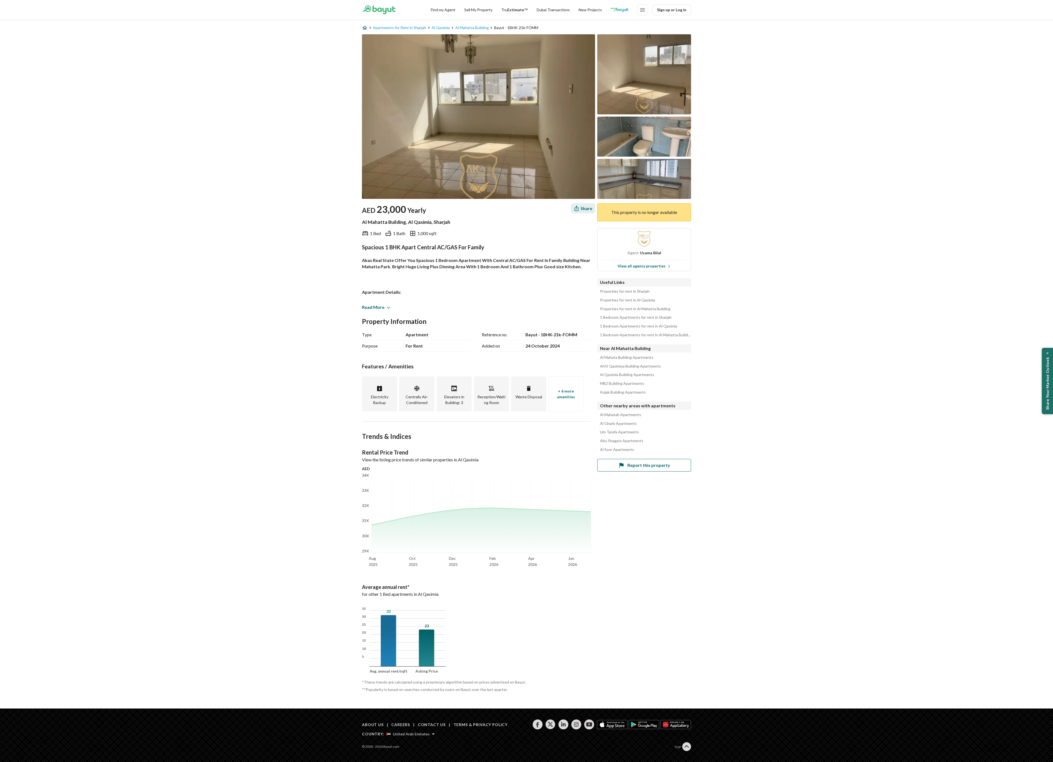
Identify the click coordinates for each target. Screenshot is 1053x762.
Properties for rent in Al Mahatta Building (635, 309)
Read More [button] (373, 307)
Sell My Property (478, 9)
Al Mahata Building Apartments (626, 357)
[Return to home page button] (379, 9)
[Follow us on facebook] (538, 724)
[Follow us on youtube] (589, 724)
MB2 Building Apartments (622, 383)
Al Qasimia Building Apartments (627, 374)
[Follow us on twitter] (550, 724)
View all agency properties (642, 266)
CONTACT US (432, 724)
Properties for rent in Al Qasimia (627, 300)
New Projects (590, 9)
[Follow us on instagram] (576, 724)
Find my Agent (443, 9)
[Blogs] (619, 9)
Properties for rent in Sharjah (625, 291)
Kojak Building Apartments (623, 392)
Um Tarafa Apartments (619, 432)
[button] (1047, 381)
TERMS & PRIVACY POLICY (481, 724)
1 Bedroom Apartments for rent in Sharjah (636, 317)
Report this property (648, 465)
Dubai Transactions (553, 9)
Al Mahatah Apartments (620, 415)
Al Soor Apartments (617, 449)
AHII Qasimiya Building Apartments (630, 366)
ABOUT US (373, 724)
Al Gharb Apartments (618, 423)
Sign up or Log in (671, 9)
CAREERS (400, 724)
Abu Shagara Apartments (621, 441)
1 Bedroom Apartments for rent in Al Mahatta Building (645, 335)
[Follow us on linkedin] (563, 724)
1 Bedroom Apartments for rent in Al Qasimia (638, 326)
